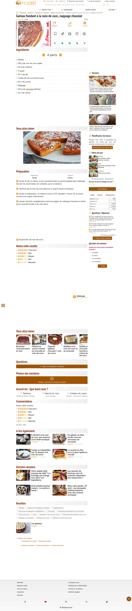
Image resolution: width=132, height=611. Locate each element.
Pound (93, 206)
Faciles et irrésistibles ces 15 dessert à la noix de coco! (40, 452)
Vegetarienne (58, 508)
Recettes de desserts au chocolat (71, 511)
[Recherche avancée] (107, 5)
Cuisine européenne (43, 545)
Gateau (21, 508)
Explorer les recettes (25, 538)
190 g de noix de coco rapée (30, 63)
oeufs (22, 71)
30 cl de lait (23, 74)
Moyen (31, 256)
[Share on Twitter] (77, 43)
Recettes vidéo (22, 586)
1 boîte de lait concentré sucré (31, 78)
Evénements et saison (29, 541)
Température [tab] (110, 195)
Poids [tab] (92, 195)
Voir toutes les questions (107, 235)
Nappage (22, 85)
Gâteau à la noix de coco (62, 518)
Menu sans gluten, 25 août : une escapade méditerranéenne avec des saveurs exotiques (77, 490)
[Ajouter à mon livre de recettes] (55, 34)
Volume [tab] (100, 195)
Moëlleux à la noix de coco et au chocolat (71, 348)
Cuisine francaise (57, 545)
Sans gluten (50, 1)
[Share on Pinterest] (85, 43)
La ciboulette (96, 258)
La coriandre (96, 261)
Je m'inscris (102, 189)
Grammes (93, 201)
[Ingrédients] (3, 305)
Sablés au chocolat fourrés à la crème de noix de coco (85, 351)
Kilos (92, 209)
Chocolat (51, 511)
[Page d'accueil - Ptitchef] (17, 13)
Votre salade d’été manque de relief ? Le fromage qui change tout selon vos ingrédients (40, 475)
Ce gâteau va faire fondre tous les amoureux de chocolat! (76, 438)
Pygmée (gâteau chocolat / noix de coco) (54, 349)
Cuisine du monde (28, 545)
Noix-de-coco (24, 514)
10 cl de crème (24, 93)
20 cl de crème (24, 82)
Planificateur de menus (101, 147)
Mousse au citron (104, 173)
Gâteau (21, 60)
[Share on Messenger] (62, 43)
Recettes (46, 10)
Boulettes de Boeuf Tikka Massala (106, 166)
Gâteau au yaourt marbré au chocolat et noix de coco (38, 349)
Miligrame (94, 199)
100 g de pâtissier (29, 89)
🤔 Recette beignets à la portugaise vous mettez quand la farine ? (101, 224)
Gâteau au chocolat (26, 518)
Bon (30, 253)
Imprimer (110, 179)
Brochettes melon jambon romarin (104, 159)
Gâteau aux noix (43, 518)
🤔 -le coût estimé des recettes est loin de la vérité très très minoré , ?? (102, 230)
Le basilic (95, 252)
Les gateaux (36, 523)
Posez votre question (103, 238)
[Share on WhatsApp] (70, 43)
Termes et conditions (75, 589)
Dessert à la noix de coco (49, 514)
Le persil (95, 255)
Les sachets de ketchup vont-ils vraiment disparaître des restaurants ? (77, 474)
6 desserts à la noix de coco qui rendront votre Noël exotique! (40, 437)
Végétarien (62, 1)
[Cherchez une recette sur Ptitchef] (104, 5)
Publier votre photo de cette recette (52, 382)
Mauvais (31, 262)
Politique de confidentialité (77, 586)
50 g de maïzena (25, 67)
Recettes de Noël (45, 541)
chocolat (29, 89)
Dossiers (67, 10)
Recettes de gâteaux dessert (39, 508)
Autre (111, 10)
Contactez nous (73, 582)
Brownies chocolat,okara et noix (23, 348)
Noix (35, 514)
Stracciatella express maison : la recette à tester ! (40, 488)
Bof (29, 259)
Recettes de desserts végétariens (31, 511)
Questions (90, 10)
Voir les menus (98, 179)
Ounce (93, 204)
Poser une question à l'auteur (53, 366)
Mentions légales (74, 592)
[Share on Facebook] (55, 43)
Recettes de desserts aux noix (74, 514)
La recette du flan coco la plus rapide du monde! (77, 452)
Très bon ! (32, 250)
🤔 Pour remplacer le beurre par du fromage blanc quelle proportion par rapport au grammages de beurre (101, 218)
